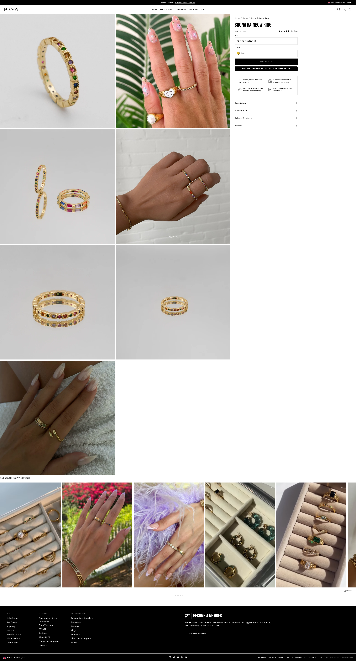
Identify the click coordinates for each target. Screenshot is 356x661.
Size (236, 35)
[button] (284, 31)
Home (237, 18)
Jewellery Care (14, 634)
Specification (241, 110)
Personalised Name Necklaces (48, 619)
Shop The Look (46, 625)
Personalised (166, 9)
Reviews (238, 125)
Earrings (75, 626)
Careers (43, 645)
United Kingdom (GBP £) (341, 2)
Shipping (11, 626)
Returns (10, 630)
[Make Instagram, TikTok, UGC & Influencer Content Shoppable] (348, 591)
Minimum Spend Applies (188, 3)
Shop (154, 9)
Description (240, 103)
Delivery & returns (243, 118)
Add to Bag (266, 62)
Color (237, 48)
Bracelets (75, 634)
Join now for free (197, 633)
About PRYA (44, 637)
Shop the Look (196, 9)
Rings (245, 18)
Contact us (12, 642)
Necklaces (76, 622)
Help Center (12, 618)
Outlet (74, 642)
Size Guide (12, 622)
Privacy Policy (13, 638)
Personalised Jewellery (82, 618)
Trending (181, 9)
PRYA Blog (43, 629)
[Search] (338, 9)
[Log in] (344, 9)
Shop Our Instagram (49, 641)
